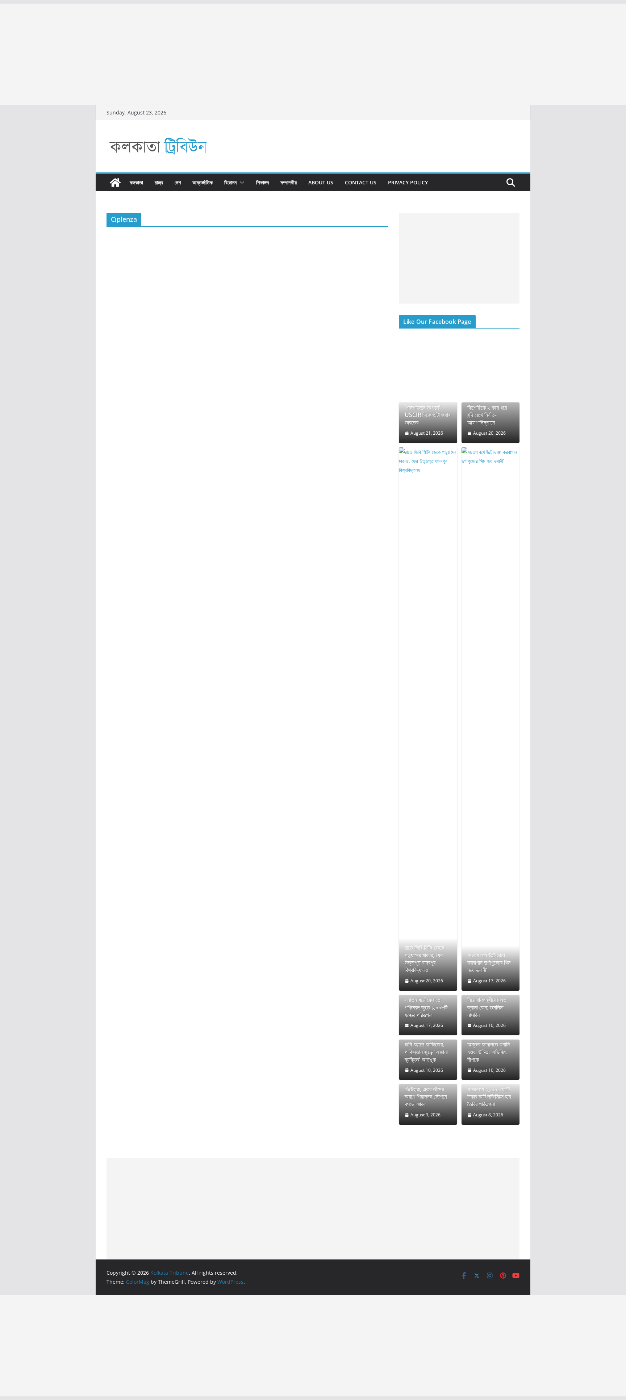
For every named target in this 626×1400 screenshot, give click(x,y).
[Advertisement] (217, 54)
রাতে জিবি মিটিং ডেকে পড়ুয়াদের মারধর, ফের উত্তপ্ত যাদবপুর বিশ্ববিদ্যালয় (424, 959)
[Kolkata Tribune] (115, 182)
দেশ (178, 182)
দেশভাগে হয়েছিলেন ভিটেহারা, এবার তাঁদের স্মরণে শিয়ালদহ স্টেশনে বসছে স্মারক (426, 1093)
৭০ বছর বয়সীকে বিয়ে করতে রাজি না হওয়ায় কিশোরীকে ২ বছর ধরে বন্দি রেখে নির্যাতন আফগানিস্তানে (487, 407)
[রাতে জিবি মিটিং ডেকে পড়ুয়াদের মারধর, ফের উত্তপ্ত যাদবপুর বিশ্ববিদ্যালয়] (428, 719)
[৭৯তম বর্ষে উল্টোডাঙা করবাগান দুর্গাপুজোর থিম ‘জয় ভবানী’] (491, 719)
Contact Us (360, 182)
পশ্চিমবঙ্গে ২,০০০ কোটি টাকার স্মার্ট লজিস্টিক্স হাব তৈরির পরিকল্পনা (489, 1097)
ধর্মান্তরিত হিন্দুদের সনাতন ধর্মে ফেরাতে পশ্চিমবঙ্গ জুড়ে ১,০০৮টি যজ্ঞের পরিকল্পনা (426, 1004)
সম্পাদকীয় (288, 182)
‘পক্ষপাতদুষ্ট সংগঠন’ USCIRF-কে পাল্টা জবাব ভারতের (427, 415)
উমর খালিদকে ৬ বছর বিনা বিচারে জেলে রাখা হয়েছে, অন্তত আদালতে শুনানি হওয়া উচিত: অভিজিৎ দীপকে (490, 1044)
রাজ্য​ (159, 182)
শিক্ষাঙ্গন (262, 182)
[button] (241, 182)
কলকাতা (136, 182)
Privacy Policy (408, 182)
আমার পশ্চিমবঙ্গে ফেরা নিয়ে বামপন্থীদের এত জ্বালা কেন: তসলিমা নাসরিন (486, 1004)
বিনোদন (230, 182)
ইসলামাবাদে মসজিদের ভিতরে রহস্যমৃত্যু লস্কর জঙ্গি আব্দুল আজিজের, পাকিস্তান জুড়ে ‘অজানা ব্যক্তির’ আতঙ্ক (427, 1044)
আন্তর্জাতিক (202, 182)
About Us (320, 182)
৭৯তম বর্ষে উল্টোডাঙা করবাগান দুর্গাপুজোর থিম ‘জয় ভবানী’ (488, 963)
